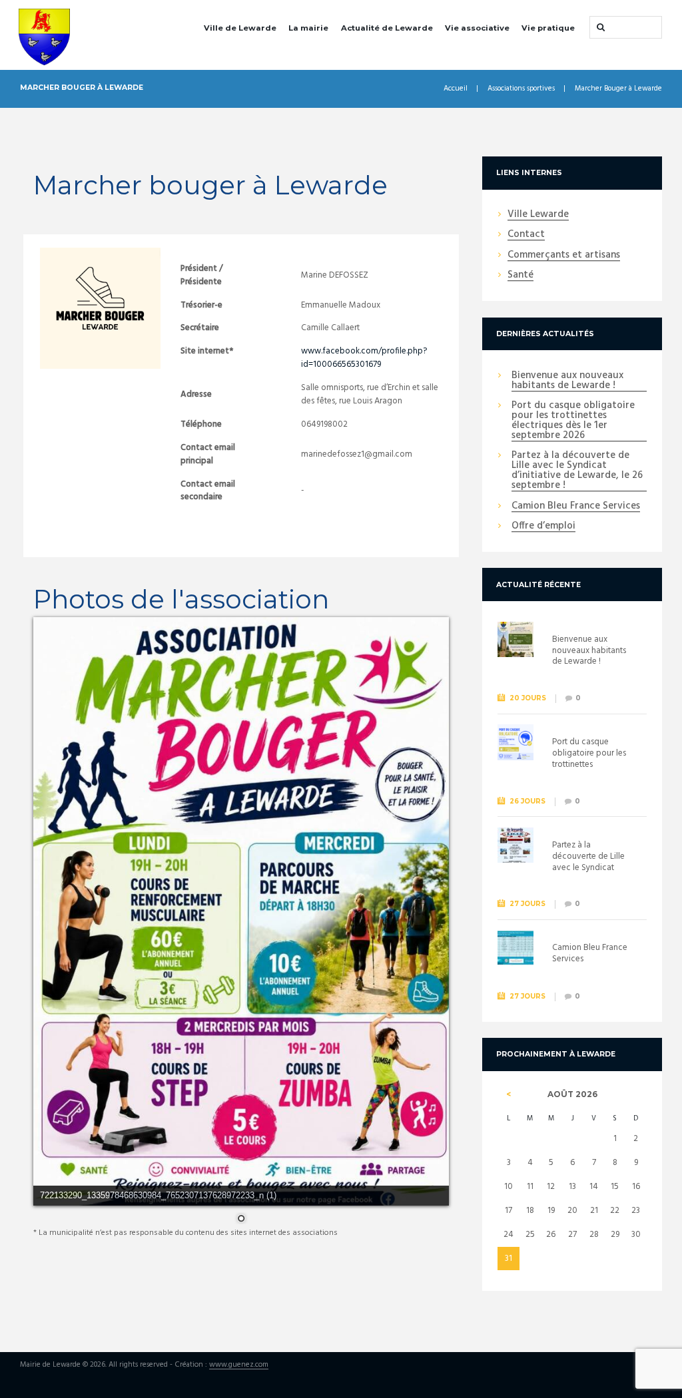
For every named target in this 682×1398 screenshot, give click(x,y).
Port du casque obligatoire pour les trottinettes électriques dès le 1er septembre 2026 (573, 421)
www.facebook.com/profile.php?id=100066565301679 (364, 357)
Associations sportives (521, 89)
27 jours (527, 903)
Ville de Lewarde (240, 28)
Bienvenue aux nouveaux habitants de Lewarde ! (567, 381)
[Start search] (599, 27)
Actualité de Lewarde (387, 28)
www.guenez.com (238, 1365)
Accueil (456, 89)
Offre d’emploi (543, 526)
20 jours (528, 698)
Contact (526, 235)
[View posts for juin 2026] (508, 1094)
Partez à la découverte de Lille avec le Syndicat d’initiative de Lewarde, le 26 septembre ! (577, 471)
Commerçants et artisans (564, 255)
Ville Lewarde (538, 215)
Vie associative (477, 28)
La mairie (308, 28)
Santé (520, 275)
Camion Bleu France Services (576, 506)
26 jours (527, 801)
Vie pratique (548, 28)
